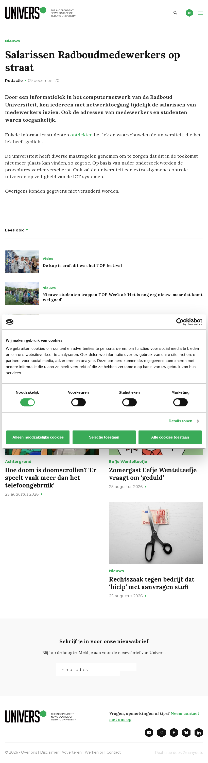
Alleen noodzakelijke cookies (38, 437)
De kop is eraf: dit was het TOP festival (82, 265)
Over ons (29, 752)
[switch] (78, 402)
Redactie (14, 80)
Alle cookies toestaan (170, 437)
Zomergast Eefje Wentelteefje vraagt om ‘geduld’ (153, 474)
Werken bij (94, 752)
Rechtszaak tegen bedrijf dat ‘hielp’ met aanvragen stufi (151, 583)
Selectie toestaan (104, 437)
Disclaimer (49, 752)
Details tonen (180, 421)
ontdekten (81, 135)
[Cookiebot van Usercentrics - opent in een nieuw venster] (180, 322)
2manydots (193, 752)
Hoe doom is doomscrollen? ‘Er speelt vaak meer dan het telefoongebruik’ (50, 477)
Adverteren (72, 752)
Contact (114, 752)
